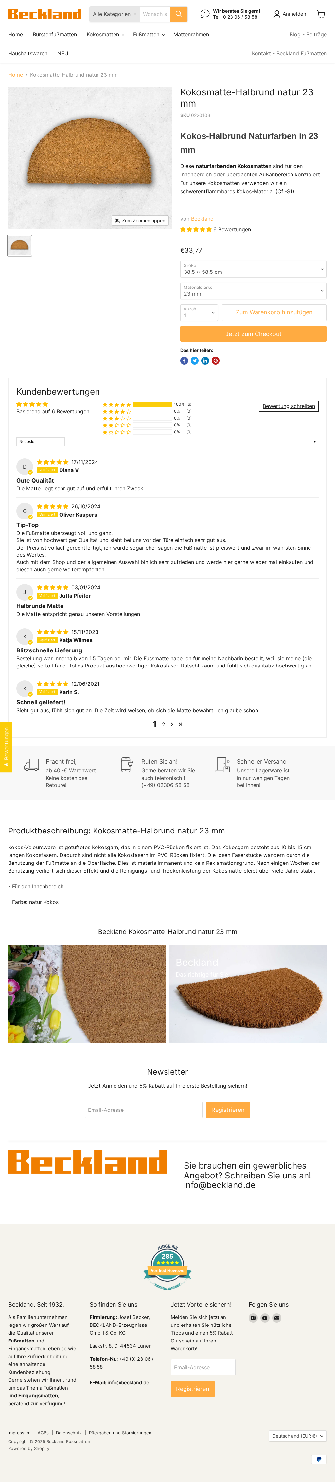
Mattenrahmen (191, 34)
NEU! (63, 53)
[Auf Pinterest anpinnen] (216, 361)
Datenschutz (69, 1432)
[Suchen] (178, 14)
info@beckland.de (128, 1382)
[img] (53, 462)
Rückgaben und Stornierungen (120, 1432)
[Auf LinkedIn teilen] (205, 361)
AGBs (43, 1432)
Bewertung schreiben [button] (289, 406)
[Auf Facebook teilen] (184, 361)
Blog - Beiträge (308, 34)
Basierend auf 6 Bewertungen (52, 411)
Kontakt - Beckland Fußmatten (289, 53)
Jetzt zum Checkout (253, 333)
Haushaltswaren (27, 53)
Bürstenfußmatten (55, 34)
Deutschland (295, 1436)
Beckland (202, 218)
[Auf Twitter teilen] (195, 361)
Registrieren (228, 1109)
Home (15, 34)
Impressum (19, 1432)
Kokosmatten (104, 34)
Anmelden (294, 14)
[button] (196, 229)
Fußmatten (147, 34)
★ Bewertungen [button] (6, 747)
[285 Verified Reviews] (167, 1293)
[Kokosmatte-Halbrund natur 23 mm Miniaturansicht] (20, 245)
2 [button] (163, 724)
